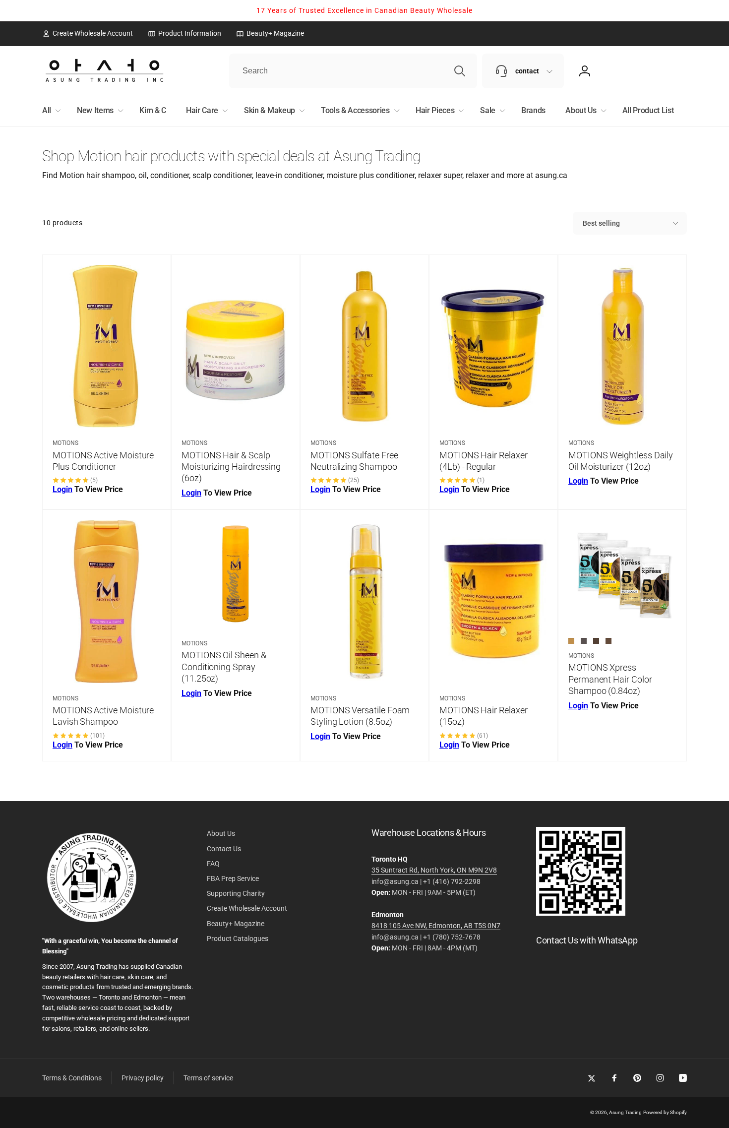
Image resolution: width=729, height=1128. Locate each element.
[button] (49, 111)
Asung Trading (625, 1112)
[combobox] (353, 71)
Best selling (601, 223)
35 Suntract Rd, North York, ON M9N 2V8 (434, 870)
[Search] (460, 71)
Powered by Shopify (665, 1112)
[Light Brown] (571, 641)
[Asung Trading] (580, 913)
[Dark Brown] (596, 641)
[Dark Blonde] (608, 641)
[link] (87, 33)
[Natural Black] (584, 641)
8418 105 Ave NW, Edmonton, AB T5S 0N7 (435, 926)
